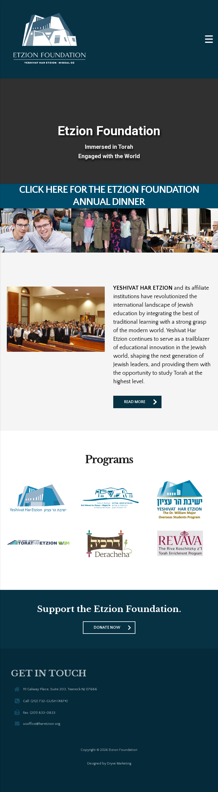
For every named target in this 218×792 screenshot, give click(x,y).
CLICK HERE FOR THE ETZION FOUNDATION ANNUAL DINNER (109, 195)
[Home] (51, 38)
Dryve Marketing (119, 763)
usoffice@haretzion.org (41, 724)
